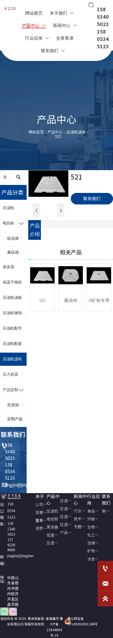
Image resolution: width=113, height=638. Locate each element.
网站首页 (36, 132)
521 (58, 137)
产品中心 (55, 132)
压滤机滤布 (76, 132)
